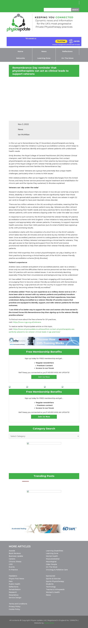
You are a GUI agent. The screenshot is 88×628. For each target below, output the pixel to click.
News (48, 595)
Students (50, 584)
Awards (12, 551)
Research (13, 592)
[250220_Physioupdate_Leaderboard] (44, 345)
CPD (11, 564)
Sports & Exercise (53, 579)
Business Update (16, 556)
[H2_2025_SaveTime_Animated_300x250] (44, 492)
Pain (11, 581)
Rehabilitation (15, 589)
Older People (51, 564)
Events (12, 567)
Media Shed (49, 623)
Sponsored (50, 576)
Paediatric (13, 576)
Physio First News (16, 579)
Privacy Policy (14, 606)
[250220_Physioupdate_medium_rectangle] (44, 444)
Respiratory (13, 595)
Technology (51, 587)
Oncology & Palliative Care (57, 570)
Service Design (15, 598)
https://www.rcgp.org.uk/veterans (27, 322)
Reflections (13, 587)
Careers (12, 559)
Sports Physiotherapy (55, 581)
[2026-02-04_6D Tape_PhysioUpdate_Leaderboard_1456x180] (44, 533)
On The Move (51, 567)
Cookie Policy (14, 609)
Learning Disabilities (54, 551)
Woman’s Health (53, 592)
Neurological (51, 562)
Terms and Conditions (18, 604)
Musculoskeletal (52, 559)
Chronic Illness (15, 562)
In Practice (13, 570)
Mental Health (52, 556)
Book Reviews (15, 553)
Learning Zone (52, 553)
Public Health (14, 584)
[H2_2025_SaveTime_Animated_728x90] (44, 46)
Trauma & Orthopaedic (55, 589)
